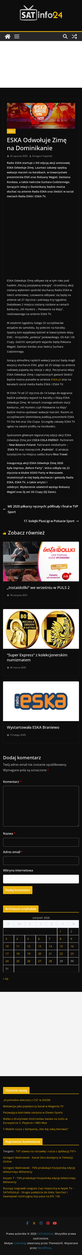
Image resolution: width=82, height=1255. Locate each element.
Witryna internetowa (18, 870)
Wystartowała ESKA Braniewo (33, 727)
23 (72, 953)
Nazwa (9, 833)
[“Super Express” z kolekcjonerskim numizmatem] (41, 612)
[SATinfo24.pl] (7, 36)
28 (50, 961)
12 (28, 946)
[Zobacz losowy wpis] (74, 36)
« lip (5, 978)
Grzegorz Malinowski (16, 1157)
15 (61, 946)
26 (28, 961)
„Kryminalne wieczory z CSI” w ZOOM (26, 1100)
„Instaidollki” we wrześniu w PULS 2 (38, 587)
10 (7, 946)
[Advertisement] (41, 64)
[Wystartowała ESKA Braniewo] (41, 684)
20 (39, 953)
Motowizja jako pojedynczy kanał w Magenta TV (33, 1106)
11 (17, 946)
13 (39, 946)
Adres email (13, 852)
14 (50, 946)
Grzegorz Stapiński (42, 156)
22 (61, 953)
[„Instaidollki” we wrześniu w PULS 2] (41, 544)
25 (17, 961)
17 (7, 953)
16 (72, 946)
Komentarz (12, 782)
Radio (11, 131)
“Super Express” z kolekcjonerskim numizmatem (37, 657)
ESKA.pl (56, 379)
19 (28, 953)
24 (7, 961)
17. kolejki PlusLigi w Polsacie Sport (49, 521)
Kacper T (8, 1178)
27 (39, 961)
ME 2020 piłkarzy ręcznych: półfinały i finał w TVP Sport (43, 509)
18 (17, 953)
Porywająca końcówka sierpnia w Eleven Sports (33, 1112)
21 (50, 953)
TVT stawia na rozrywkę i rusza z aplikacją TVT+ (46, 1151)
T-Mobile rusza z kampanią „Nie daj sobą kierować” (35, 1129)
